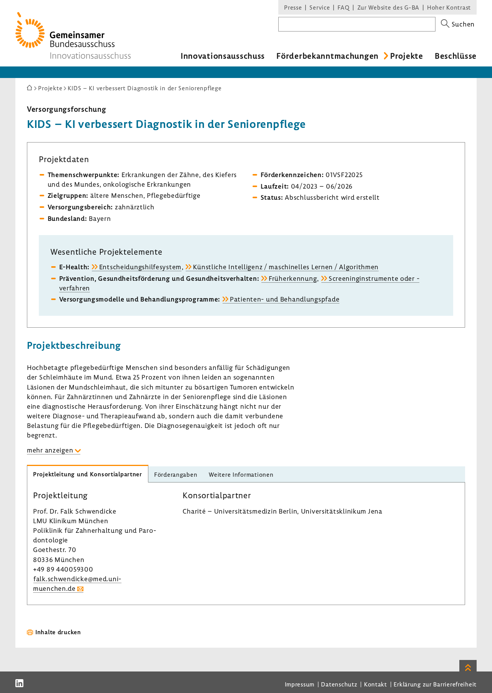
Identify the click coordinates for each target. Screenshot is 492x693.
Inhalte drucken (58, 632)
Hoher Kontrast (449, 7)
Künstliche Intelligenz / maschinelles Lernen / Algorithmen (286, 267)
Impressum (299, 684)
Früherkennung (293, 278)
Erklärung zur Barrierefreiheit (435, 684)
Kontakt (375, 684)
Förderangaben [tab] (175, 474)
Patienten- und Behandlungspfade (284, 299)
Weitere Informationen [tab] (241, 474)
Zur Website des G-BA (389, 7)
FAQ (343, 7)
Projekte (406, 56)
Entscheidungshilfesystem (140, 267)
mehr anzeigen (50, 450)
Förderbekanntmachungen (327, 56)
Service (319, 7)
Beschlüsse (456, 56)
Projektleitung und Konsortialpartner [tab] (87, 474)
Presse (293, 7)
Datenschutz (339, 684)
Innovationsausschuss (223, 56)
